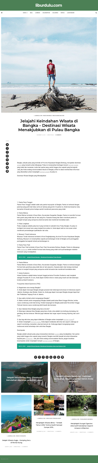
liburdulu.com (48, 5)
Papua (62, 12)
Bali (31, 12)
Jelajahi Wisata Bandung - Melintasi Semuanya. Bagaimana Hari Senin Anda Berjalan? (73, 379)
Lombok (37, 12)
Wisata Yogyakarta (21, 436)
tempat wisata (73, 165)
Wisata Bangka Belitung (58, 115)
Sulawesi (55, 12)
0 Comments (58, 134)
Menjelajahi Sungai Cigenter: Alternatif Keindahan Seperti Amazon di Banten (81, 426)
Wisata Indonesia (47, 115)
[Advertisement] (49, 149)
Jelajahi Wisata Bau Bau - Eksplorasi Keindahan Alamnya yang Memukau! (24, 378)
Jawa (24, 12)
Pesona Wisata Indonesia (86, 419)
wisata (19, 165)
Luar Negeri (70, 12)
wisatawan (23, 249)
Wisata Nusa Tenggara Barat (53, 418)
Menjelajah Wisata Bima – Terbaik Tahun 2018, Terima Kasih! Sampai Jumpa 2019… (49, 425)
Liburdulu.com (38, 115)
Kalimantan (46, 12)
